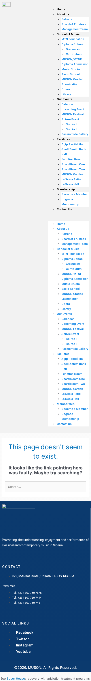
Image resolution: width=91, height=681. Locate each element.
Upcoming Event (72, 109)
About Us (63, 14)
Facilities (63, 139)
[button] (68, 218)
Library (66, 94)
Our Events (64, 99)
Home (61, 9)
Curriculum (74, 54)
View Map (9, 586)
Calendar (67, 104)
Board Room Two (73, 169)
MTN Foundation (72, 39)
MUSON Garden (72, 174)
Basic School (70, 74)
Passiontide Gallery (74, 134)
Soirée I (71, 124)
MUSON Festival (72, 114)
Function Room (71, 159)
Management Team (74, 29)
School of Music (68, 34)
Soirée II (72, 129)
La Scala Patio (71, 179)
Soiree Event (70, 119)
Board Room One (73, 164)
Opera (65, 89)
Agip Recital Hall (72, 144)
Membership (66, 189)
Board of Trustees (73, 24)
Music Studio (70, 69)
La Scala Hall (70, 184)
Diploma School (72, 44)
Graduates (73, 49)
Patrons (66, 19)
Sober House (16, 678)
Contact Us (64, 209)
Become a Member (74, 194)
